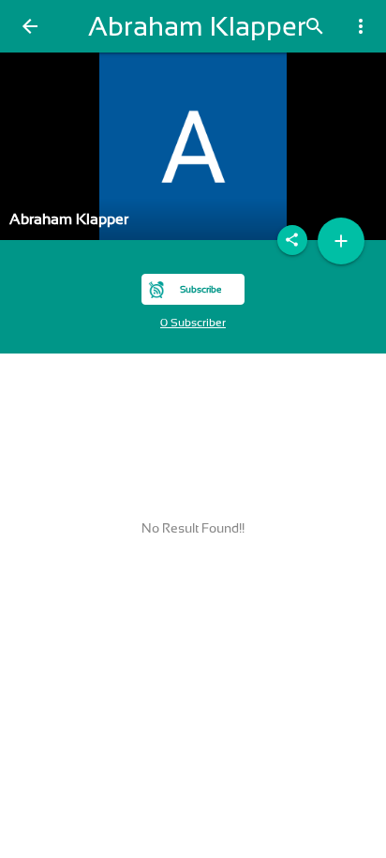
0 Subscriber (193, 322)
